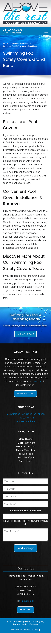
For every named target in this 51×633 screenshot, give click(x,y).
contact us (37, 381)
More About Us (25, 393)
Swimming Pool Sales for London (27, 414)
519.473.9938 (13, 29)
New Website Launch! (27, 421)
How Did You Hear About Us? (25, 510)
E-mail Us (25, 609)
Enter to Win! (27, 417)
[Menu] (46, 31)
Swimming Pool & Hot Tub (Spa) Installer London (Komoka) (28, 623)
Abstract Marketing (31, 629)
